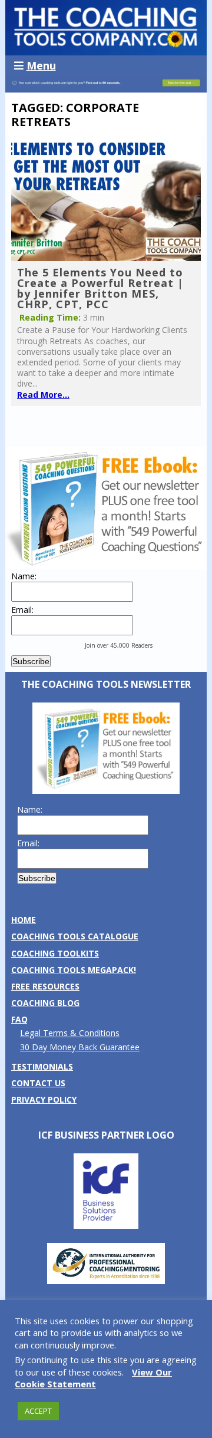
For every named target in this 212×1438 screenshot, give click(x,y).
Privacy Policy (44, 1099)
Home (23, 919)
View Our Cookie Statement (93, 1378)
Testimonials (42, 1066)
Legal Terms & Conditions (70, 1032)
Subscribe (30, 661)
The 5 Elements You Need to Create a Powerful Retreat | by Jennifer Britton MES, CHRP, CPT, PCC (100, 288)
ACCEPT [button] (38, 1411)
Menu (41, 65)
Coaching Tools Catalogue (74, 936)
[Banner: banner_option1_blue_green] (106, 86)
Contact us (38, 1083)
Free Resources (45, 986)
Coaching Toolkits (55, 953)
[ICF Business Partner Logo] (106, 1225)
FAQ (19, 1019)
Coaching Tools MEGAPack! (73, 969)
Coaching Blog (45, 1002)
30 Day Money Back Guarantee (80, 1047)
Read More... (43, 394)
